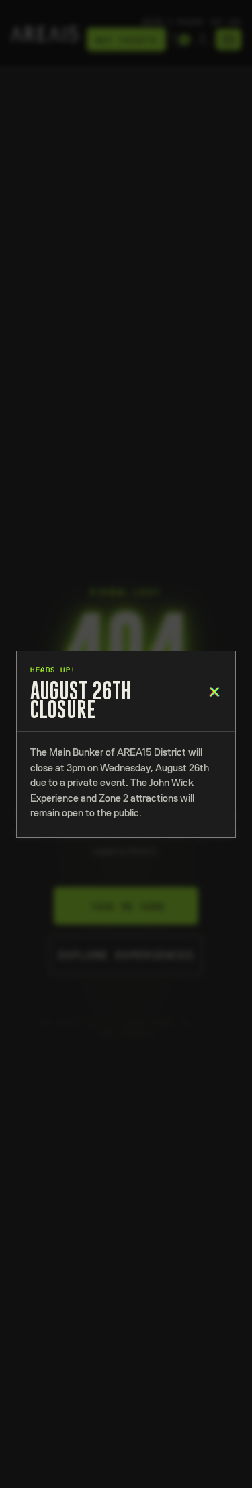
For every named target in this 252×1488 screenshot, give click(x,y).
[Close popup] (210, 691)
